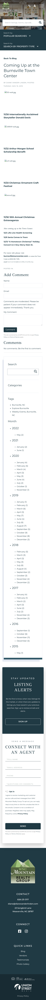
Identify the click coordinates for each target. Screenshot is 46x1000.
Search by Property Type (19, 46)
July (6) (20, 522)
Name (6, 281)
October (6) (22, 634)
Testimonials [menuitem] (23, 960)
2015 (15, 646)
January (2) (22, 447)
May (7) (20, 516)
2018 (15, 545)
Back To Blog (10, 58)
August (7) (21, 526)
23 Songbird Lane (23, 910)
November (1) (23, 490)
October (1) (22, 486)
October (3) (22, 576)
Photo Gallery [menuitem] (23, 964)
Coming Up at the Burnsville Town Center (22, 70)
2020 (15, 456)
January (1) (22, 502)
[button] (40, 22)
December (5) (23, 641)
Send (23, 826)
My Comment (10, 312)
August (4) (22, 569)
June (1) (20, 450)
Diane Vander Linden (16, 83)
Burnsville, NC (18, 405)
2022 (15, 428)
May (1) (20, 653)
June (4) (20, 480)
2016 (15, 624)
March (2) (21, 601)
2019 (15, 495)
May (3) (20, 476)
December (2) (23, 582)
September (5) (23, 529)
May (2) (20, 435)
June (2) (20, 608)
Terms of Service (15, 337)
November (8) (23, 536)
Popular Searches (15, 36)
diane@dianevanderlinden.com (23, 904)
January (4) (22, 462)
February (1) (22, 505)
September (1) (23, 631)
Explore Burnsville (20, 408)
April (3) (20, 473)
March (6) (21, 509)
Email (6, 291)
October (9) (22, 533)
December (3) (23, 540)
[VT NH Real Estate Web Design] (23, 987)
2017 (15, 588)
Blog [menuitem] (23, 951)
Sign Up (23, 722)
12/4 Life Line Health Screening (18, 233)
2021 (15, 440)
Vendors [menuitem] (23, 956)
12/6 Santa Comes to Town (16, 237)
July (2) (20, 483)
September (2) (23, 572)
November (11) (23, 637)
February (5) (22, 466)
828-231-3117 (30, 5)
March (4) (21, 469)
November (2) (23, 579)
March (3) (21, 555)
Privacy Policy (23, 814)
